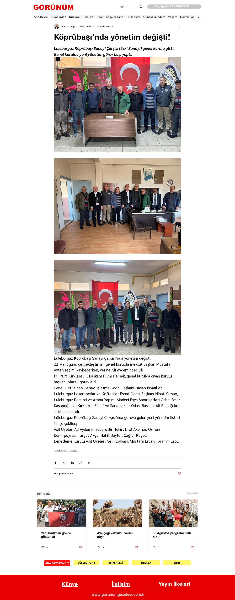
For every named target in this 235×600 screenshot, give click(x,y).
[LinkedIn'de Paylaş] (72, 462)
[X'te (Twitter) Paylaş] (64, 462)
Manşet (73, 450)
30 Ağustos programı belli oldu (172, 535)
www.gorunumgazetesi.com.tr (118, 594)
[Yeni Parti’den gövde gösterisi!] (61, 513)
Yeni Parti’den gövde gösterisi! (56, 534)
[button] (70, 584)
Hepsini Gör (192, 492)
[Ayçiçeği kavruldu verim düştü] (117, 513)
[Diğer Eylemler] (179, 26)
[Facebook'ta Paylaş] (55, 462)
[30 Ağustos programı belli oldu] (173, 513)
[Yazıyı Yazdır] (89, 462)
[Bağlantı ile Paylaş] (80, 462)
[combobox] (131, 7)
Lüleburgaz (61, 450)
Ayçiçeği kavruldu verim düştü (115, 535)
